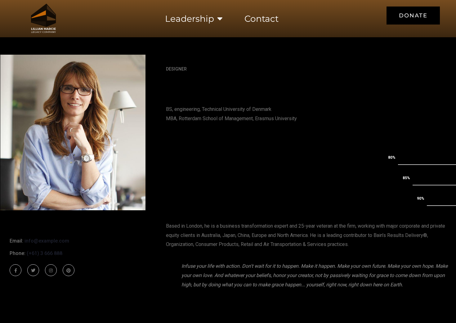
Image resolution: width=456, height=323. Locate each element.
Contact (261, 18)
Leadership (189, 18)
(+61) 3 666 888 (44, 253)
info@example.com (47, 241)
